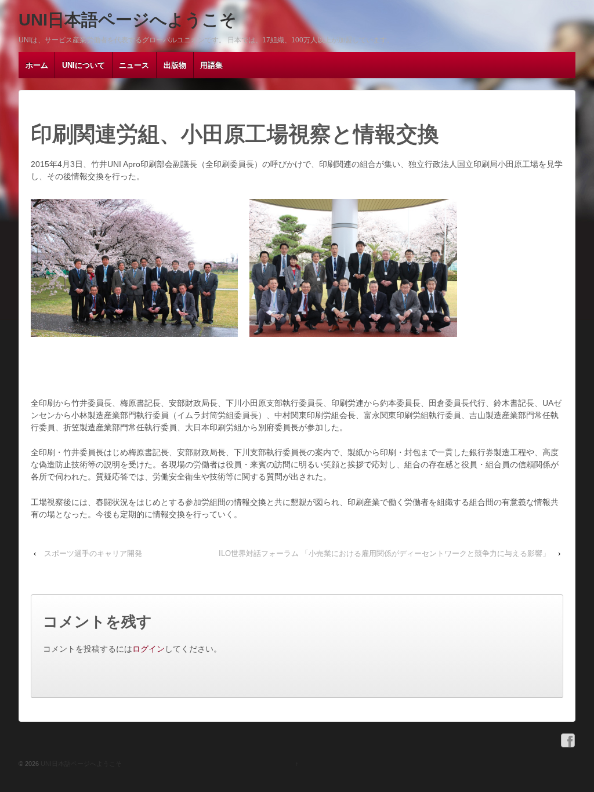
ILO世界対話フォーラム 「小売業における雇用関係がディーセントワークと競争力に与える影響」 (384, 553)
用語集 (211, 65)
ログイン (148, 648)
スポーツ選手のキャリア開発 (93, 553)
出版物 (175, 65)
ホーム (37, 65)
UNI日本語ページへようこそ (128, 19)
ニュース (134, 65)
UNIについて (83, 65)
